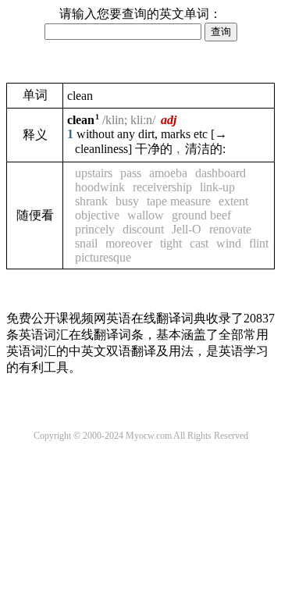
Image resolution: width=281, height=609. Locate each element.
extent (233, 201)
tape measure (179, 201)
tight (171, 243)
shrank (91, 201)
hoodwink (100, 187)
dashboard (220, 173)
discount (143, 229)
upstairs (93, 173)
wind (228, 243)
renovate (230, 229)
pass (130, 173)
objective (97, 215)
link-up (217, 187)
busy (127, 201)
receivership (162, 187)
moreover (128, 243)
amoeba (168, 173)
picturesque (103, 257)
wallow (145, 215)
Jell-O (186, 229)
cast (199, 243)
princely (95, 229)
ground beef (201, 215)
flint (259, 243)
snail (86, 243)
